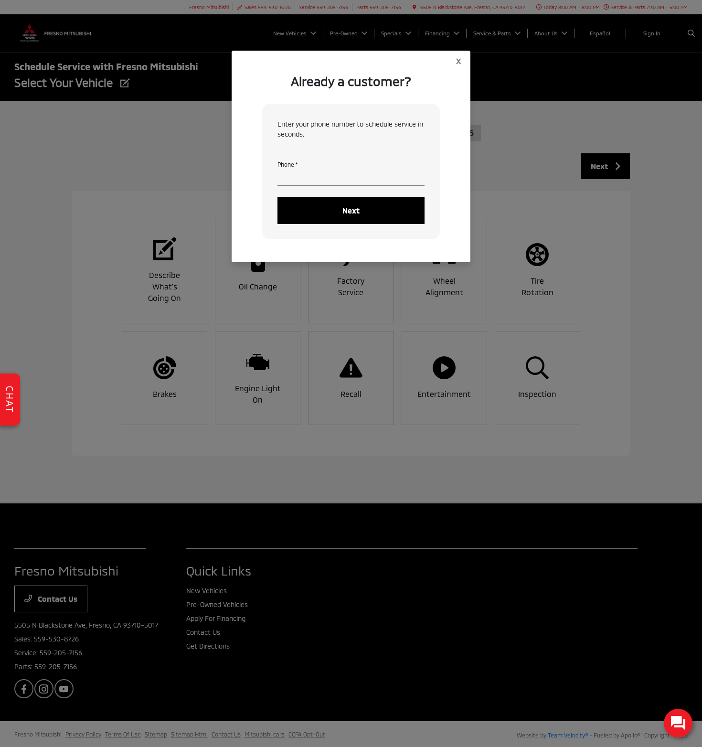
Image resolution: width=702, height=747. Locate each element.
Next (351, 210)
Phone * (287, 164)
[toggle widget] (678, 723)
